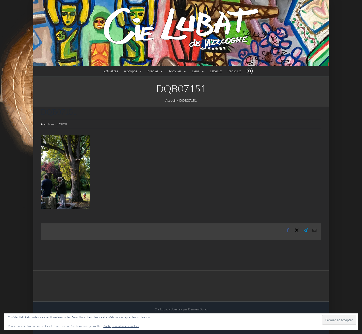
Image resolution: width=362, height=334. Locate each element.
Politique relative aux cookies (121, 326)
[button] (250, 71)
